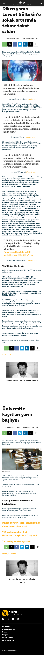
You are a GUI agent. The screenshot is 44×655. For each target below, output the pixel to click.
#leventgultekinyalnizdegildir (17, 252)
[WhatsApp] (4, 44)
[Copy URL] (30, 44)
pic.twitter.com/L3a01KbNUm (18, 255)
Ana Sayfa (5, 355)
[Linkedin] (25, 44)
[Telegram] (20, 44)
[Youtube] (13, 619)
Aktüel (12, 355)
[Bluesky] (3, 619)
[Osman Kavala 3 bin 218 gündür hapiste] (22, 370)
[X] (9, 44)
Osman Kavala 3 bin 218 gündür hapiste (22, 380)
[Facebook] (15, 44)
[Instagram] (8, 619)
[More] (35, 44)
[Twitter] (18, 619)
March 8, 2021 (32, 99)
